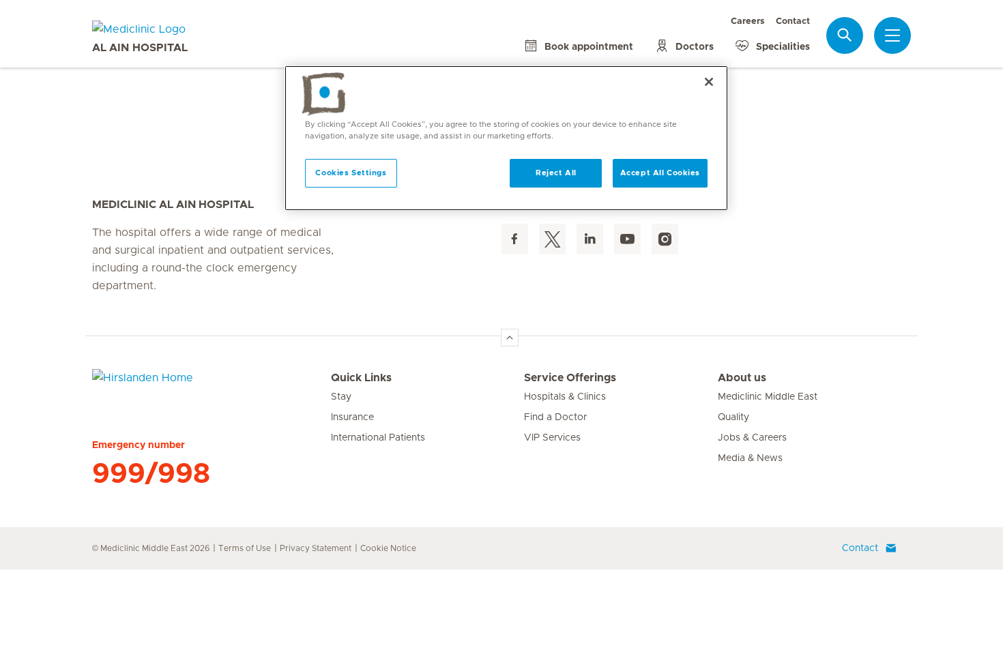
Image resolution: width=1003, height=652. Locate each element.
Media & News (750, 458)
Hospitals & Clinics (565, 397)
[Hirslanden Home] (211, 386)
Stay (341, 397)
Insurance (352, 417)
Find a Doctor (555, 417)
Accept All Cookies (660, 173)
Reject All (556, 173)
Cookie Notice (388, 548)
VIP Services (552, 438)
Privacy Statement (315, 548)
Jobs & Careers (752, 438)
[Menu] (892, 35)
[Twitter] (552, 239)
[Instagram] (665, 239)
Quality (733, 417)
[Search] (845, 35)
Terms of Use (244, 548)
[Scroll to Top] (510, 337)
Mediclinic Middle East (767, 397)
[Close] (709, 82)
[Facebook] (515, 239)
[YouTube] (627, 239)
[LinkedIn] (590, 239)
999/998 (151, 474)
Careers (748, 21)
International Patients (378, 438)
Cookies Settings (350, 173)
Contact (793, 21)
